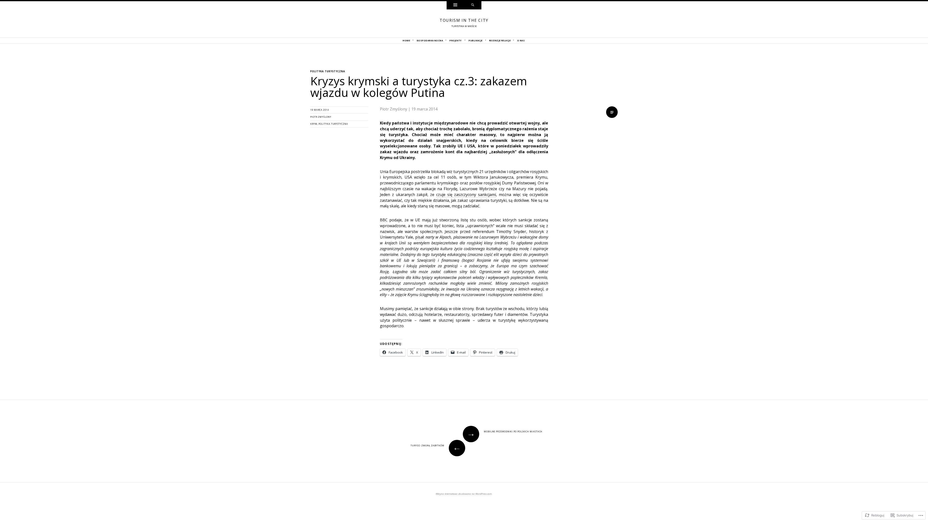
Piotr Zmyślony (320, 116)
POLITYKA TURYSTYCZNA (327, 71)
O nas (521, 40)
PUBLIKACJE (476, 40)
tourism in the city (464, 20)
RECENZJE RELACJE (500, 40)
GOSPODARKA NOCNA (430, 40)
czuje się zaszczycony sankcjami (466, 194)
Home (406, 40)
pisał (419, 237)
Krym (313, 123)
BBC (384, 220)
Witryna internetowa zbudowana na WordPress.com (464, 493)
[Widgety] (455, 5)
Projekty (456, 40)
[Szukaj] (472, 5)
